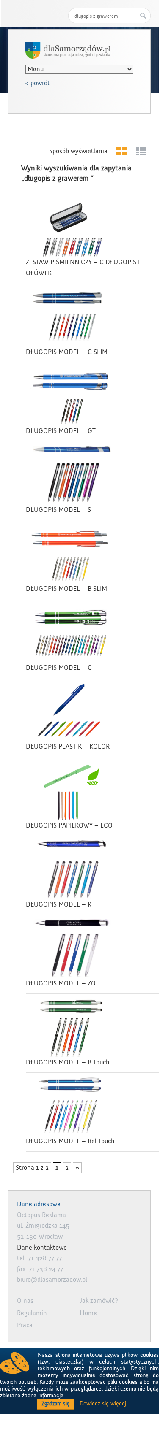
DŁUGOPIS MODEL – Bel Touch (70, 1141)
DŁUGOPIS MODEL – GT (61, 431)
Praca (25, 1325)
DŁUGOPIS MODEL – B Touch (67, 1062)
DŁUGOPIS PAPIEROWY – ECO (69, 825)
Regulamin (32, 1313)
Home (88, 1313)
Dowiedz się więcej (103, 1403)
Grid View (121, 151)
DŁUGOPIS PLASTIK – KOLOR (68, 746)
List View (140, 151)
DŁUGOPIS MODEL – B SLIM (66, 589)
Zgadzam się (55, 1404)
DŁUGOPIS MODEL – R (58, 904)
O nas (25, 1300)
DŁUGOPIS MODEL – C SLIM (67, 352)
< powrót (37, 83)
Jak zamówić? (99, 1300)
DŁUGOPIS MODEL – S (58, 510)
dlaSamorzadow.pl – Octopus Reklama (67, 50)
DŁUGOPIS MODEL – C (59, 667)
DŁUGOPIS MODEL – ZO (61, 983)
